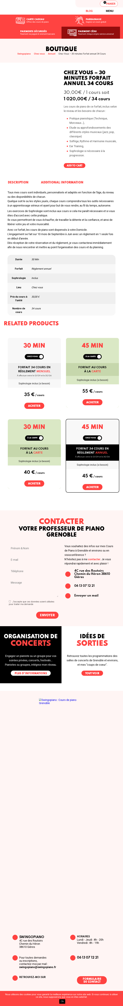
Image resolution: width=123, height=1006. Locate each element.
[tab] (18, 182)
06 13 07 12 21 (87, 957)
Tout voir (92, 673)
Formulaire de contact (92, 980)
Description (18, 182)
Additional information (62, 182)
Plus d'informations (31, 673)
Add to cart (74, 166)
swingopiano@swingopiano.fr (37, 967)
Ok (62, 1001)
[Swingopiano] (26, 7)
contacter (94, 559)
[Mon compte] (93, 3)
